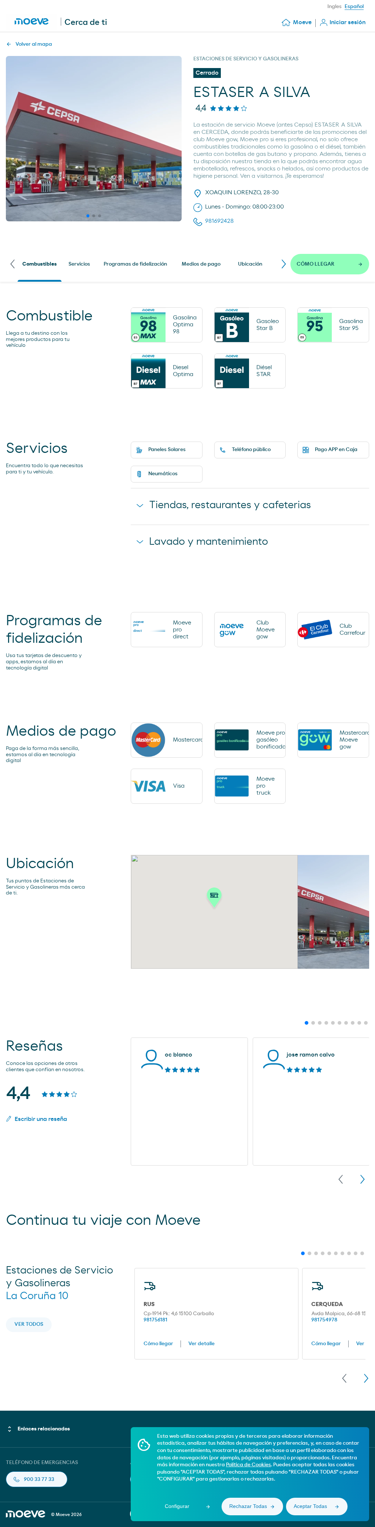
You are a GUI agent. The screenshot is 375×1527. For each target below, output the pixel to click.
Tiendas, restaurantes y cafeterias (230, 505)
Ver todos (28, 1324)
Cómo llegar (158, 1343)
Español (354, 6)
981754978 (324, 1319)
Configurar (177, 1506)
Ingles (334, 6)
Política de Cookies (248, 1464)
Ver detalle (201, 1343)
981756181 (155, 1319)
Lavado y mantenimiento (208, 542)
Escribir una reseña (41, 1119)
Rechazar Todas (248, 1506)
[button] (214, 900)
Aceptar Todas (310, 1506)
